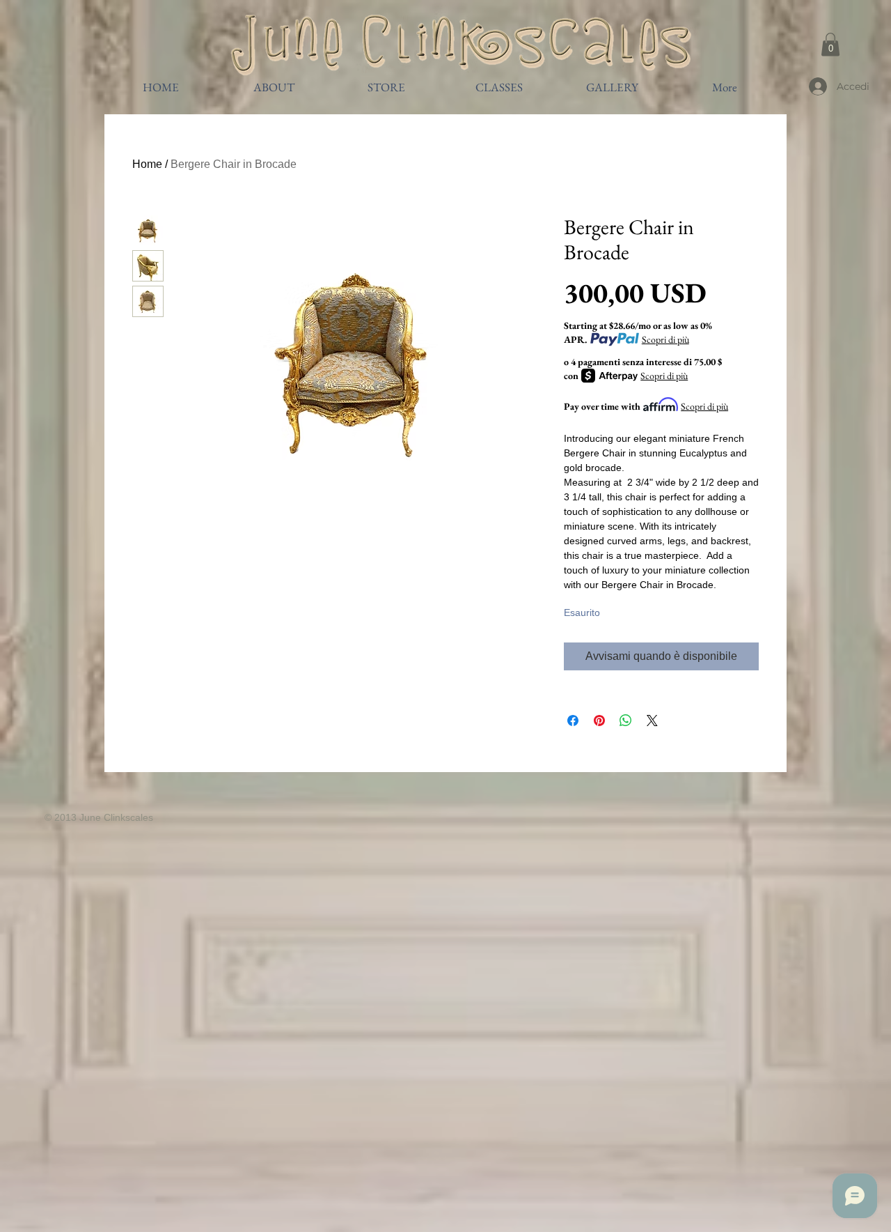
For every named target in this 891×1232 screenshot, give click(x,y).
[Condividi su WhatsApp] (625, 720)
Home (147, 164)
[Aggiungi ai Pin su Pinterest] (599, 720)
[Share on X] (652, 720)
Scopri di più (665, 339)
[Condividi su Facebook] (573, 720)
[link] (830, 44)
